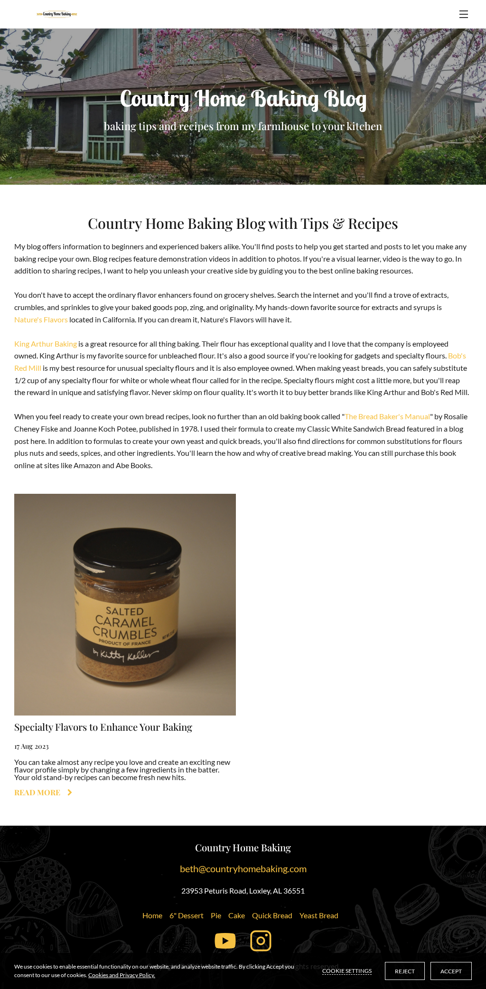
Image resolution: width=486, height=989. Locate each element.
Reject (405, 971)
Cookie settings (347, 970)
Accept (451, 971)
